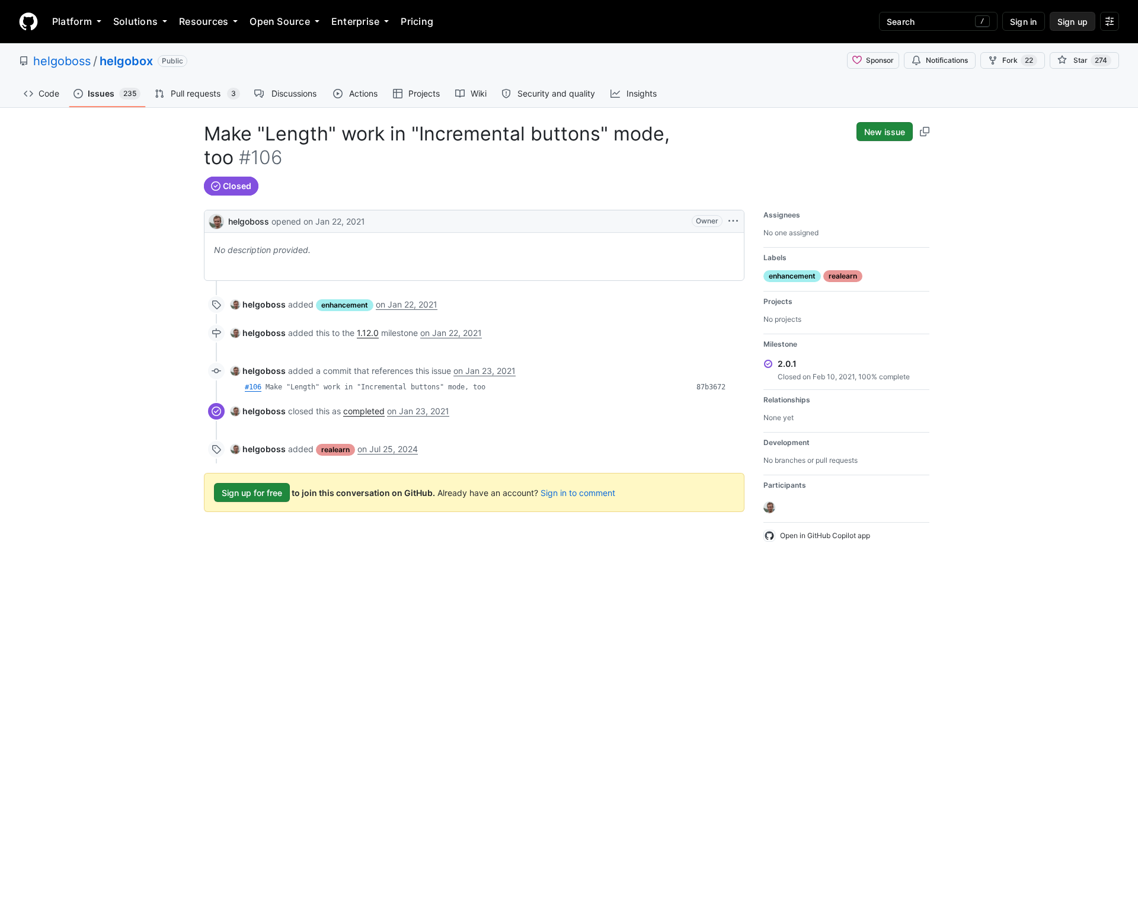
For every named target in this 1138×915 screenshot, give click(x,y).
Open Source (280, 21)
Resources (203, 21)
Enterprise (355, 21)
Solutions (135, 21)
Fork (1017, 60)
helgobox (126, 61)
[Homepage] (28, 21)
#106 (253, 387)
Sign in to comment (578, 493)
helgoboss (62, 61)
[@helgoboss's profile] (216, 220)
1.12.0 (368, 333)
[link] (258, 304)
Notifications (947, 60)
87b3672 (710, 387)
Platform (72, 21)
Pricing (417, 21)
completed (364, 411)
